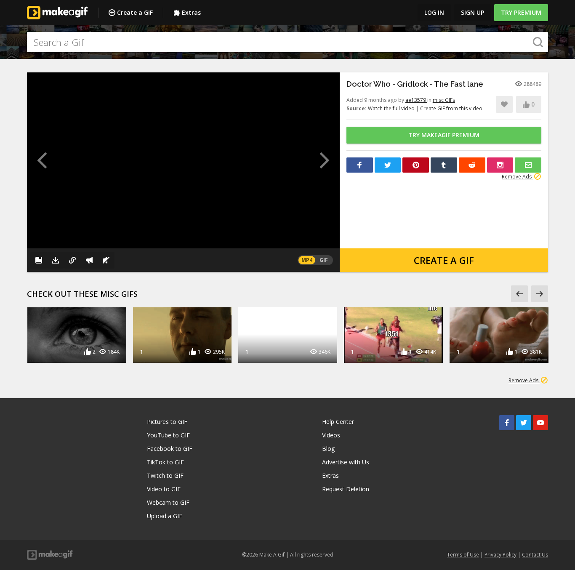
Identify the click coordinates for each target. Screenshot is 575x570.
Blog (328, 449)
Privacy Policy (500, 554)
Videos (331, 435)
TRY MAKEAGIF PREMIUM (443, 135)
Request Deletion (345, 489)
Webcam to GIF (168, 502)
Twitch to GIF (165, 475)
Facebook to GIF (169, 449)
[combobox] (287, 42)
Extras (191, 12)
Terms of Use (463, 554)
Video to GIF (164, 489)
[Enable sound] (106, 260)
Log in (434, 12)
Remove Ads (517, 176)
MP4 (306, 260)
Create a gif (444, 260)
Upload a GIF (164, 516)
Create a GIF (135, 12)
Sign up (472, 12)
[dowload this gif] (55, 260)
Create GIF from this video (451, 108)
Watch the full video (391, 108)
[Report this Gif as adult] (89, 260)
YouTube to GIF (168, 435)
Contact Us (535, 554)
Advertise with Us (345, 462)
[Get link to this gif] (72, 260)
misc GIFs (444, 100)
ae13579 (416, 100)
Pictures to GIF (167, 422)
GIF (323, 260)
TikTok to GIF (165, 462)
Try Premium (521, 12)
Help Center (338, 422)
